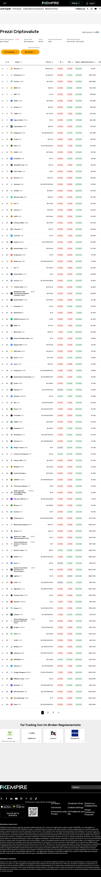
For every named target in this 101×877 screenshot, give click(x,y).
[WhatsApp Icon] (31, 798)
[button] (4, 3)
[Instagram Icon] (21, 798)
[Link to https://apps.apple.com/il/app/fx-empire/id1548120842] (6, 807)
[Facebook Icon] (6, 798)
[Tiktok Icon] (35, 798)
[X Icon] (1, 798)
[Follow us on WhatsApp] (91, 8)
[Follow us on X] (87, 8)
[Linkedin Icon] (11, 798)
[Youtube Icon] (16, 798)
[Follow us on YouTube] (95, 8)
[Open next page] (58, 712)
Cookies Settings (75, 807)
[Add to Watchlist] (2, 68)
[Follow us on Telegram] (99, 8)
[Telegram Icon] (26, 798)
